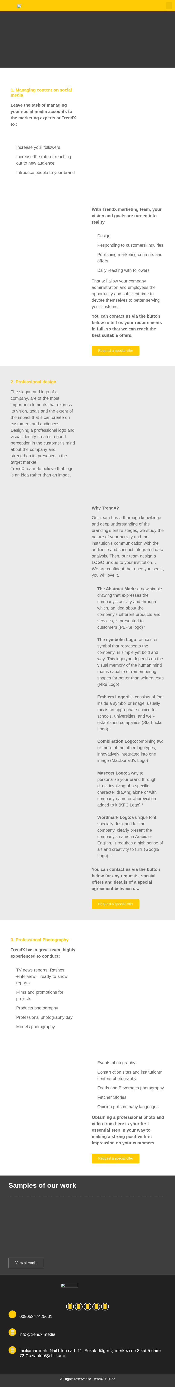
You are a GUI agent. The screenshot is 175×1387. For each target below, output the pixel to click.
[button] (169, 5)
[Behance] (70, 1306)
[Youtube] (96, 1306)
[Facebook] (105, 1306)
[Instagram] (87, 1306)
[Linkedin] (79, 1306)
